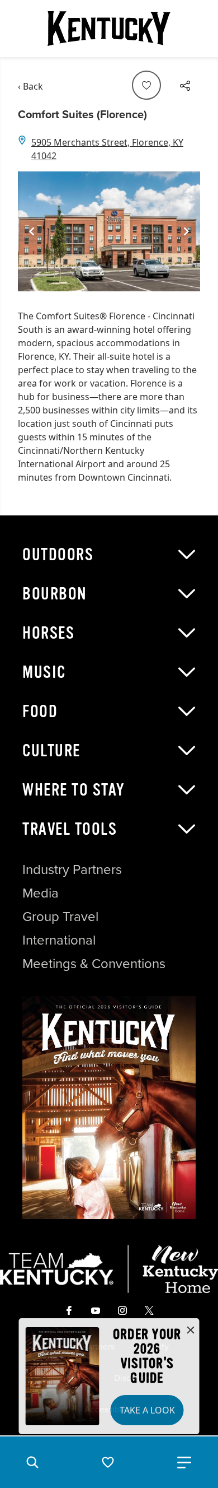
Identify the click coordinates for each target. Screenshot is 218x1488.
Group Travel (60, 916)
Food (40, 711)
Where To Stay (73, 790)
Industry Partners (72, 869)
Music (44, 672)
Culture (51, 751)
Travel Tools (69, 829)
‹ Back (30, 86)
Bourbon (54, 594)
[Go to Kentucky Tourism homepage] (109, 28)
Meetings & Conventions (93, 964)
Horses (48, 633)
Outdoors (57, 554)
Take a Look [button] (147, 1410)
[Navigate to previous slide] (31, 231)
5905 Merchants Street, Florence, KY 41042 (107, 149)
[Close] (190, 1330)
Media (40, 893)
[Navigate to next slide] (186, 231)
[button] (32, 1462)
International (59, 940)
